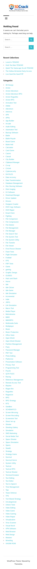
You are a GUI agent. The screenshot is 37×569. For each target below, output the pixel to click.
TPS (7, 496)
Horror (8, 281)
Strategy (9, 451)
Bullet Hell (9, 145)
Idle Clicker (10, 287)
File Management (12, 228)
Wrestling (9, 540)
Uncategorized (11, 502)
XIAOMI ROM (11, 543)
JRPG (8, 302)
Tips (7, 490)
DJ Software (10, 192)
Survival (9, 457)
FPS (7, 261)
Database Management (14, 183)
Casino (8, 153)
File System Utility (12, 240)
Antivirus (9, 112)
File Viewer (10, 246)
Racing (8, 377)
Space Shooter (11, 439)
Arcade (8, 124)
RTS (7, 404)
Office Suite (10, 335)
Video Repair (10, 517)
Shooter (8, 424)
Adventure (9, 109)
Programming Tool (12, 368)
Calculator (9, 147)
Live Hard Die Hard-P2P (14, 74)
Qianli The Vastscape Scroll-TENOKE (19, 68)
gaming (8, 270)
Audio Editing (10, 127)
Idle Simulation (11, 293)
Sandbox (9, 407)
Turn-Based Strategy (13, 499)
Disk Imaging (10, 189)
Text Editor (10, 481)
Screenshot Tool (11, 418)
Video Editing (10, 508)
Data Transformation (13, 180)
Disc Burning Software (14, 186)
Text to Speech (11, 484)
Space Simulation (12, 442)
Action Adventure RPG (14, 94)
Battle (8, 136)
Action (8, 88)
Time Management (12, 487)
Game (8, 267)
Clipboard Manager (13, 162)
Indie (7, 299)
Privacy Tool (10, 365)
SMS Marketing (11, 433)
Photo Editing (10, 356)
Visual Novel (10, 526)
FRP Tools (9, 264)
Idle (7, 284)
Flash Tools (10, 252)
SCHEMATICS (11, 409)
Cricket (8, 168)
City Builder (10, 159)
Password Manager (13, 350)
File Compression (12, 222)
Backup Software (12, 133)
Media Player (10, 311)
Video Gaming (11, 514)
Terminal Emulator (12, 475)
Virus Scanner (11, 523)
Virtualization (10, 520)
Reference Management (14, 380)
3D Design (9, 85)
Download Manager (13, 195)
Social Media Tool (12, 436)
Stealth (8, 448)
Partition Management (14, 344)
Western (9, 538)
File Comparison (12, 219)
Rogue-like (10, 389)
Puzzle (8, 371)
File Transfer (10, 243)
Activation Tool (11, 103)
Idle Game (9, 290)
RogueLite (9, 395)
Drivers (8, 201)
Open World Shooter (13, 341)
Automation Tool (11, 130)
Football (8, 258)
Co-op (8, 165)
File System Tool (12, 237)
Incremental (10, 296)
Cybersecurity (11, 171)
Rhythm (8, 386)
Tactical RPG (10, 469)
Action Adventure (12, 91)
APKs (8, 118)
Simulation (9, 430)
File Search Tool (11, 234)
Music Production (12, 332)
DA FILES (9, 174)
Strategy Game (11, 454)
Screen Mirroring (12, 412)
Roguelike (9, 392)
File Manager (10, 231)
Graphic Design (11, 273)
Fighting (8, 216)
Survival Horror (11, 460)
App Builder (10, 121)
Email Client (10, 213)
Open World (10, 338)
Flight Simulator (11, 255)
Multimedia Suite (12, 323)
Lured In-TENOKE (12, 62)
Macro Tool (10, 308)
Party (8, 347)
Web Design (10, 535)
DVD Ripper (10, 210)
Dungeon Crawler (12, 204)
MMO (8, 317)
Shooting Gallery (12, 427)
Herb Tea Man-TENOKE (14, 65)
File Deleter (10, 225)
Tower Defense (11, 493)
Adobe (8, 106)
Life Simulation (11, 305)
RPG (7, 398)
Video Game (10, 511)
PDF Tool (9, 353)
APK (7, 115)
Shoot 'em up (10, 421)
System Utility (11, 463)
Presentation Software (14, 362)
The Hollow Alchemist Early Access (19, 71)
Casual (8, 156)
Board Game (10, 142)
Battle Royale (10, 139)
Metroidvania (10, 314)
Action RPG (10, 100)
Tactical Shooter (11, 472)
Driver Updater (11, 198)
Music (8, 329)
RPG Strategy (11, 401)
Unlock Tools (10, 505)
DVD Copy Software (13, 207)
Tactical (8, 466)
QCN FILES (10, 374)
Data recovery (11, 177)
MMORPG (9, 320)
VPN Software (11, 529)
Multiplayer (10, 326)
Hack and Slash (11, 278)
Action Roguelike (12, 97)
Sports (8, 445)
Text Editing (10, 478)
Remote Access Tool (13, 383)
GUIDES (9, 276)
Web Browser (11, 532)
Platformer (9, 359)
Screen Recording (12, 415)
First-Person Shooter (13, 249)
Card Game (10, 150)
